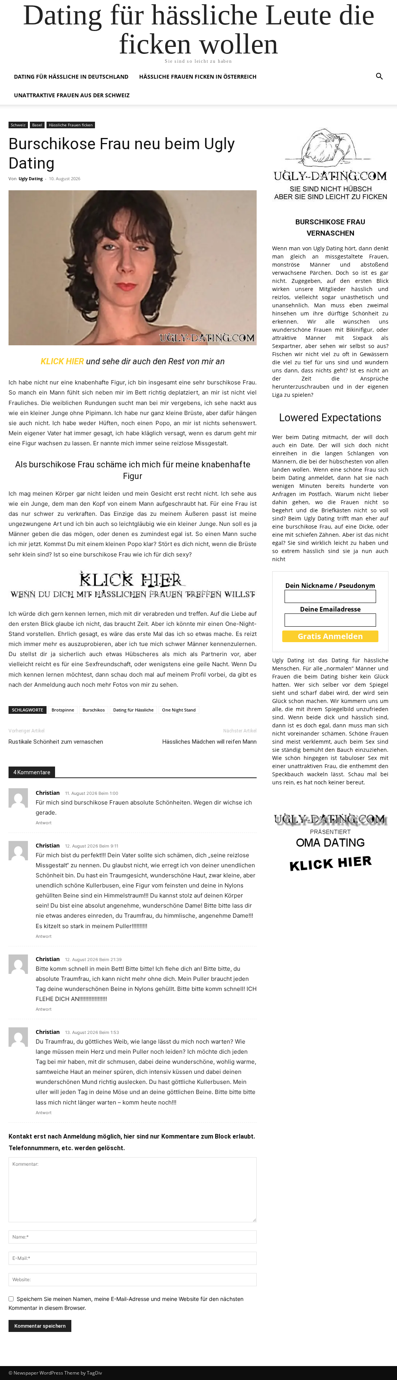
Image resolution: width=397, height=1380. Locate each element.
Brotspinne (63, 710)
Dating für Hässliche (133, 710)
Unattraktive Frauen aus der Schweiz (71, 95)
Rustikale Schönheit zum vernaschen (56, 741)
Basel (37, 124)
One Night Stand (179, 710)
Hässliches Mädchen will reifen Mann (209, 741)
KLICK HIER (62, 361)
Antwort (44, 822)
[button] (379, 77)
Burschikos (94, 710)
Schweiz (18, 124)
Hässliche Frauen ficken (71, 124)
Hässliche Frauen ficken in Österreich (198, 76)
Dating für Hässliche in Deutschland (71, 76)
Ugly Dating (31, 178)
